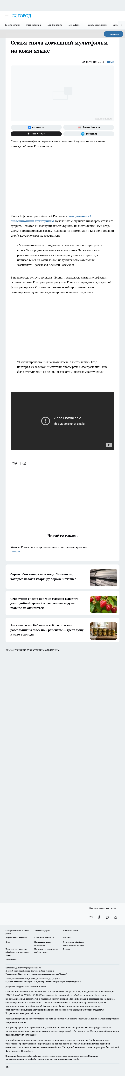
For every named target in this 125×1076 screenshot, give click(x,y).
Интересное (11, 959)
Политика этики (70, 930)
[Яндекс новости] (88, 127)
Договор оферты (42, 930)
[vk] (15, 463)
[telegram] (25, 463)
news (110, 62)
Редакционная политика (17, 937)
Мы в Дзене (75, 24)
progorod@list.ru (74, 981)
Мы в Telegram (34, 24)
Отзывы (66, 937)
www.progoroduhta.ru (31, 967)
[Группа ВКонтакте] (36, 127)
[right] (121, 25)
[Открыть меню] (7, 16)
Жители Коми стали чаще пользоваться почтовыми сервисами (49, 549)
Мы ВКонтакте (55, 24)
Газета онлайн (12, 24)
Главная (66, 949)
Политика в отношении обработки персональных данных (17, 952)
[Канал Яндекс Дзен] (36, 133)
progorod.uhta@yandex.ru (17, 986)
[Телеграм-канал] (88, 133)
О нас (8, 942)
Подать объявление (97, 24)
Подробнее (27, 1051)
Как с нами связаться (44, 937)
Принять (114, 33)
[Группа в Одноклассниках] (99, 917)
